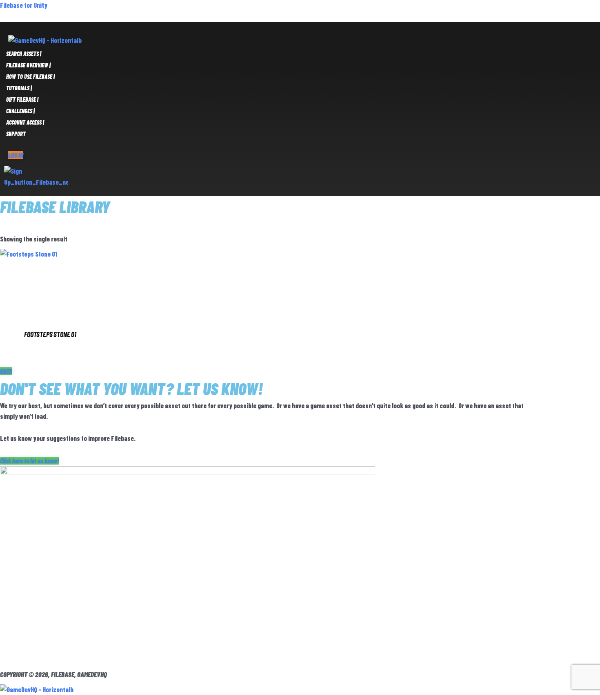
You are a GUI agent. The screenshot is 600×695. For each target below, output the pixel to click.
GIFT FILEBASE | (22, 99)
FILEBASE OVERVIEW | (28, 65)
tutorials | (19, 88)
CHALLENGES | (20, 110)
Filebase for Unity (23, 5)
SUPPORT (16, 133)
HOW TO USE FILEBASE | (30, 76)
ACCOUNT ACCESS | (25, 122)
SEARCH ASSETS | (23, 53)
